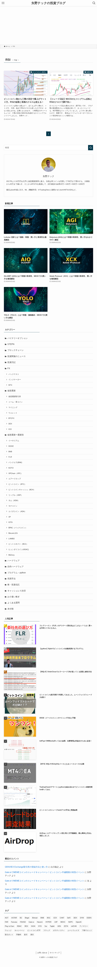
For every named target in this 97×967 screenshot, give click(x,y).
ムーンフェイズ (73, 930)
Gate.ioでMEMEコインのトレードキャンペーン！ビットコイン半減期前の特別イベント (44, 872)
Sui (46, 926)
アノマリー (84, 926)
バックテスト (13, 374)
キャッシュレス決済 (16, 591)
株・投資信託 (13, 585)
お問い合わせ (42, 953)
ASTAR (14, 918)
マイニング (12, 407)
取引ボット (9, 935)
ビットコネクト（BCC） (18, 544)
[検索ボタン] (94, 3)
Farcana (14, 922)
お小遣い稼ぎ (13, 597)
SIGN (33, 926)
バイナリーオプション (17, 338)
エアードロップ (14, 479)
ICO (10, 429)
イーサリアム (13, 441)
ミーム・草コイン (15, 402)
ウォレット (12, 413)
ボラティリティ (59, 930)
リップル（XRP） (15, 495)
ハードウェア (13, 560)
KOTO (11, 468)
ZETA (66, 926)
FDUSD (23, 922)
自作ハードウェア (15, 566)
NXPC (70, 922)
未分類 (10, 609)
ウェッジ (8, 930)
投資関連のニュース (16, 356)
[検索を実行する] (90, 147)
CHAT (62, 918)
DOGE (11, 446)
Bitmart (35, 918)
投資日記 (11, 362)
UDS (59, 926)
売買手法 (11, 579)
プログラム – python (16, 573)
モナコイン (12, 506)
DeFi (69, 918)
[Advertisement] (48, 25)
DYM (82, 918)
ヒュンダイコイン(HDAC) (18, 549)
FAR (6, 922)
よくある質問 (13, 603)
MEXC (62, 922)
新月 (25, 935)
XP (9, 517)
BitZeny (11, 555)
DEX (10, 424)
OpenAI (78, 922)
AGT (6, 918)
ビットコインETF (33, 930)
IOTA (10, 522)
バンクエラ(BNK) (15, 462)
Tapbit (52, 926)
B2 (21, 918)
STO (40, 926)
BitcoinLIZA (13, 533)
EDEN (89, 918)
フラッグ (46, 930)
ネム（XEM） (13, 500)
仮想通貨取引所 (14, 396)
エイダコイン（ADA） (17, 511)
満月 (32, 935)
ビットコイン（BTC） (17, 484)
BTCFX (11, 418)
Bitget (27, 918)
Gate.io (31, 922)
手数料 (18, 935)
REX (26, 926)
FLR (10, 457)
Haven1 (40, 922)
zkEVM (74, 926)
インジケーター (14, 380)
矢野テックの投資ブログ (48, 3)
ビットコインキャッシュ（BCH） (21, 490)
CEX (55, 918)
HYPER (48, 922)
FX (8, 368)
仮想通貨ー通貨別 (15, 435)
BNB (10, 452)
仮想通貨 (11, 391)
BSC (48, 918)
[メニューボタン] (3, 3)
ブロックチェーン (15, 350)
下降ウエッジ (87, 930)
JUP (55, 922)
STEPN (10, 344)
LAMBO (11, 539)
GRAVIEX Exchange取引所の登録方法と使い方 (26, 867)
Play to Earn (9, 926)
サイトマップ (55, 953)
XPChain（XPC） (15, 473)
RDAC (19, 926)
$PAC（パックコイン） (17, 528)
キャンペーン (19, 930)
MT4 (10, 385)
